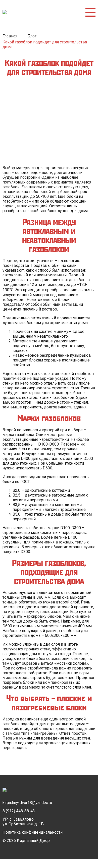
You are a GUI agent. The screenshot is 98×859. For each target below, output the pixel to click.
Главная (10, 36)
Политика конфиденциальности (33, 832)
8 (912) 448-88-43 (19, 811)
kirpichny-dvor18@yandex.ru (27, 802)
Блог (31, 36)
